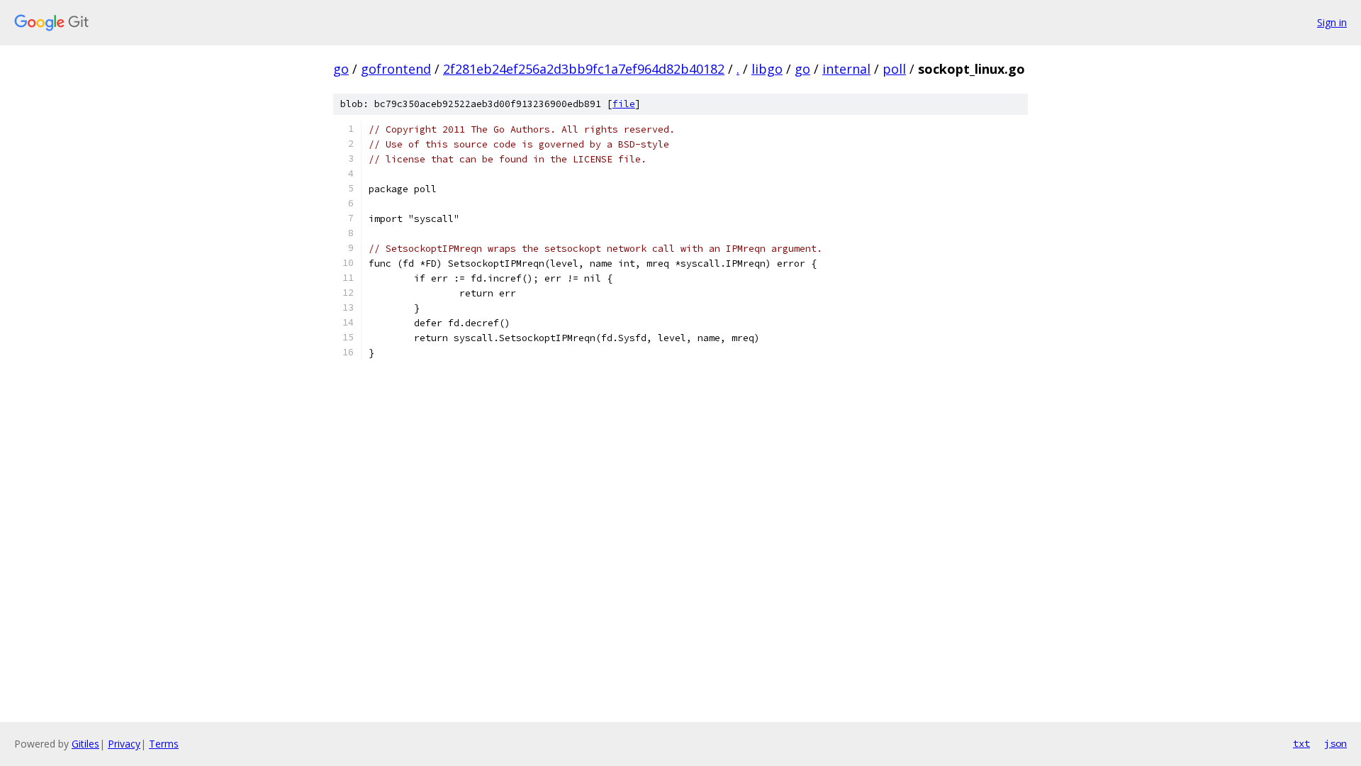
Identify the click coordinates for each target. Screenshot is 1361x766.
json (1335, 743)
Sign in (1332, 22)
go (341, 68)
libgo (767, 68)
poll (894, 68)
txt (1301, 743)
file (623, 104)
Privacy (124, 743)
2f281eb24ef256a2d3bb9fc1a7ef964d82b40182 (583, 68)
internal (846, 68)
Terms (164, 743)
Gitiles (85, 743)
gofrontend (396, 68)
